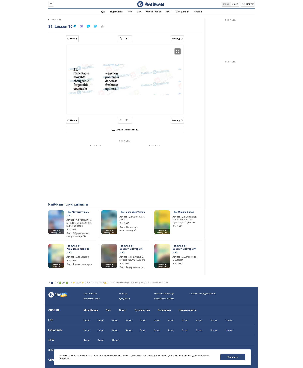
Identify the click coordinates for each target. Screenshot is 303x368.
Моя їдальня (182, 11)
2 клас (101, 320)
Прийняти (232, 357)
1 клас (87, 320)
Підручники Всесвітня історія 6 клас (131, 249)
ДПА (139, 11)
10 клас (213, 320)
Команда (123, 293)
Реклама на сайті (92, 298)
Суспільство (142, 310)
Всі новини (164, 310)
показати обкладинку (56, 231)
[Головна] (52, 283)
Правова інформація (164, 293)
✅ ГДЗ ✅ (63, 283)
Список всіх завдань (127, 130)
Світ (108, 310)
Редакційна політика (164, 298)
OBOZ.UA (53, 310)
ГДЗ (103, 11)
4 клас (129, 320)
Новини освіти (187, 310)
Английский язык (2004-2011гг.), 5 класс (129, 283)
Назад (73, 38)
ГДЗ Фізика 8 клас (183, 212)
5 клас (143, 320)
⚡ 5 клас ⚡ (78, 283)
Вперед (176, 38)
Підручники (116, 11)
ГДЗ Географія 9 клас (132, 212)
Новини (198, 11)
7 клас (171, 320)
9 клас (199, 320)
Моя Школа (91, 310)
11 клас (228, 320)
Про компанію (90, 293)
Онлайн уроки (153, 11)
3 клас (115, 320)
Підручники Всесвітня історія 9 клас (184, 249)
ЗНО (129, 11)
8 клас (185, 320)
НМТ (168, 11)
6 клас (157, 320)
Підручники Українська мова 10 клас (77, 249)
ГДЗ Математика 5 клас (77, 214)
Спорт (123, 310)
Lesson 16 (56, 19)
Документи (124, 298)
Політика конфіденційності (203, 293)
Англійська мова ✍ (98, 283)
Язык (235, 4)
